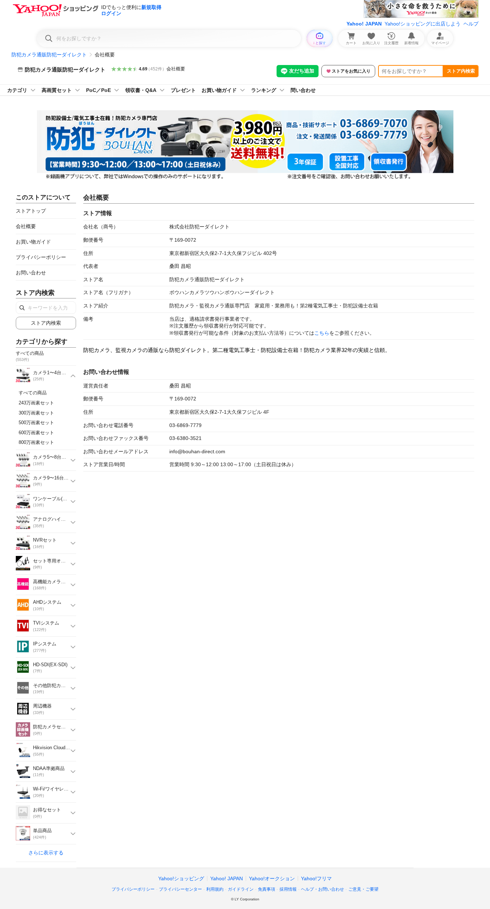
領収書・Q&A (140, 90)
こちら (321, 333)
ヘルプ (471, 24)
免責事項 (266, 889)
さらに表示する (45, 852)
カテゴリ (17, 90)
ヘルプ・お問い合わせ (322, 889)
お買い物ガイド (219, 90)
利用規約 (214, 889)
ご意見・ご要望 (363, 889)
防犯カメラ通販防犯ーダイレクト (49, 54)
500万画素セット (36, 422)
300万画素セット (36, 413)
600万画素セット (36, 432)
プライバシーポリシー (41, 257)
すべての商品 (33, 392)
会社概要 (175, 68)
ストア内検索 (461, 71)
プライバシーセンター (180, 889)
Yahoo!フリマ (316, 878)
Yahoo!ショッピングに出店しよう (423, 24)
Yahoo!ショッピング (181, 878)
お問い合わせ (31, 272)
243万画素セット (36, 402)
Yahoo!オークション (272, 878)
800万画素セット (36, 442)
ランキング (263, 90)
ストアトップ (31, 211)
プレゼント (183, 90)
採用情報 (288, 889)
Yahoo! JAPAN (364, 24)
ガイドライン (241, 889)
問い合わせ (303, 90)
